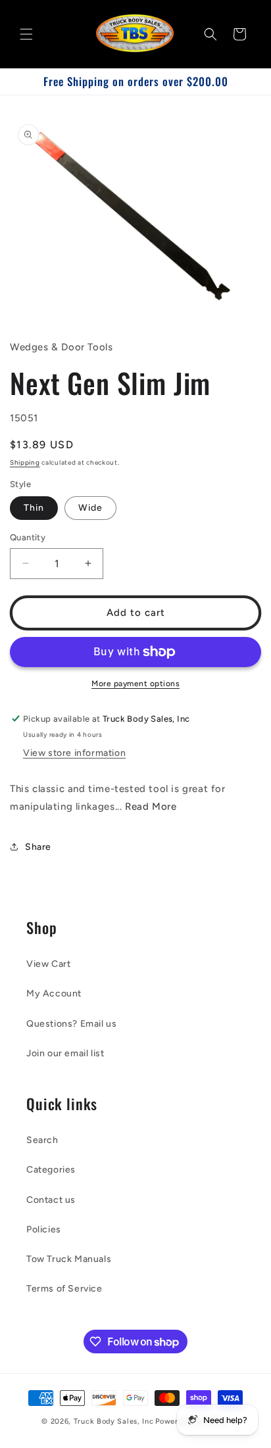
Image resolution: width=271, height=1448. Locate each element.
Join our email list (65, 1053)
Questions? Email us (71, 1023)
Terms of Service (64, 1288)
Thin (34, 507)
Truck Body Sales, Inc (114, 1421)
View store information (74, 753)
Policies (43, 1229)
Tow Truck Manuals (68, 1259)
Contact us (51, 1199)
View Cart (48, 963)
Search (42, 1140)
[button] (26, 34)
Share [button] (38, 846)
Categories (51, 1169)
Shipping (25, 462)
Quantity (27, 537)
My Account (54, 993)
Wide (90, 507)
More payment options (135, 683)
